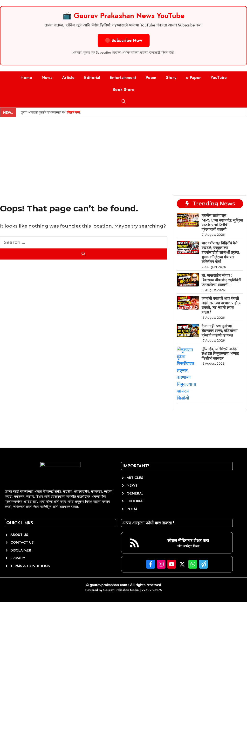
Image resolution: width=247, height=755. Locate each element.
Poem (151, 77)
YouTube (219, 77)
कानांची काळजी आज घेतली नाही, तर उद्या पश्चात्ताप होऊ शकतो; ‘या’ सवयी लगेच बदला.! (221, 305)
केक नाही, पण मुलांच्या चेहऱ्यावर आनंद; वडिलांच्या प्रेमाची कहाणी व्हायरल (220, 330)
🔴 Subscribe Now (123, 40)
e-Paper (193, 77)
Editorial (92, 77)
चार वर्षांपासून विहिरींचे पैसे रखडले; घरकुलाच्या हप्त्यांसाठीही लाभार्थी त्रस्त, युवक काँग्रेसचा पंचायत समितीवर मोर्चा (221, 252)
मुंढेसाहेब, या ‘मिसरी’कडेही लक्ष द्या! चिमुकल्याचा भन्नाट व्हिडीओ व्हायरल (220, 353)
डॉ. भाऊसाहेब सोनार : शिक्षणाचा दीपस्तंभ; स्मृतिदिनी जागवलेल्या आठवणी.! (221, 280)
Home (26, 77)
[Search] (83, 254)
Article (68, 77)
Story (171, 77)
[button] (123, 101)
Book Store (123, 89)
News (47, 77)
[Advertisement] (123, 153)
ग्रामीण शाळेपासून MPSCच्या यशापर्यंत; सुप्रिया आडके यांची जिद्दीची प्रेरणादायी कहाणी (222, 222)
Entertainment (123, 77)
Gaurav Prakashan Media (121, 590)
